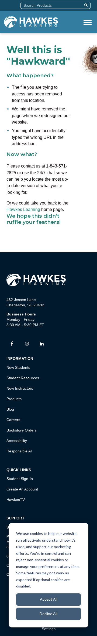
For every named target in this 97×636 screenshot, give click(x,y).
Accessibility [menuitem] (16, 440)
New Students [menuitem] (18, 367)
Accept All (48, 599)
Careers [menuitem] (13, 420)
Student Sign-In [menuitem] (19, 479)
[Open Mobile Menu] (87, 22)
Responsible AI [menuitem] (19, 451)
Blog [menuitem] (10, 409)
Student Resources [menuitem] (22, 378)
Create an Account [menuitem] (22, 489)
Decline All (48, 613)
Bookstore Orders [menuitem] (21, 430)
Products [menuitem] (14, 399)
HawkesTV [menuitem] (15, 499)
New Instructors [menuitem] (19, 388)
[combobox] (51, 5)
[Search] (87, 5)
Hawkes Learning (23, 209)
